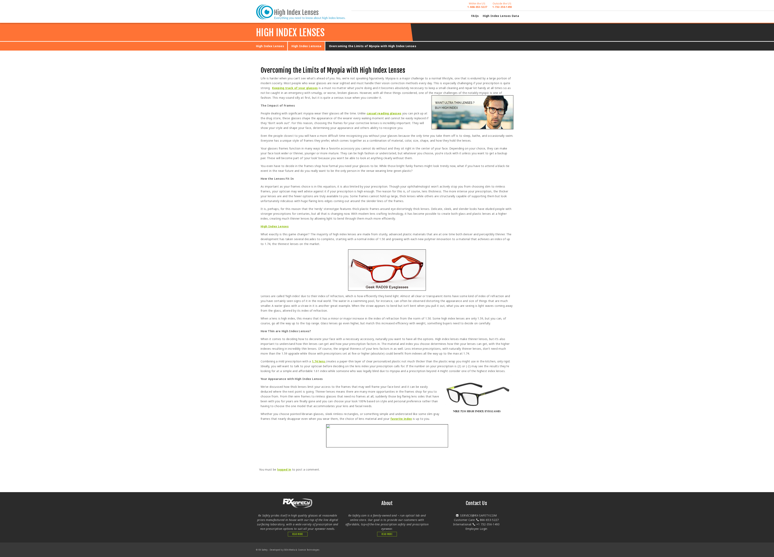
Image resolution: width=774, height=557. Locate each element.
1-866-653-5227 (477, 5)
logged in (284, 469)
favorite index (401, 419)
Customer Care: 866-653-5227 (476, 520)
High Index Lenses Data (501, 16)
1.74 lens (319, 361)
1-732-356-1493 (502, 5)
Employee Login (476, 529)
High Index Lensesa (306, 46)
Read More (297, 534)
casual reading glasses (384, 113)
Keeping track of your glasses (295, 88)
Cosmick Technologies (308, 549)
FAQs (475, 16)
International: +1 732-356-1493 (476, 524)
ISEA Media (289, 549)
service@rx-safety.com (478, 515)
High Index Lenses (270, 46)
